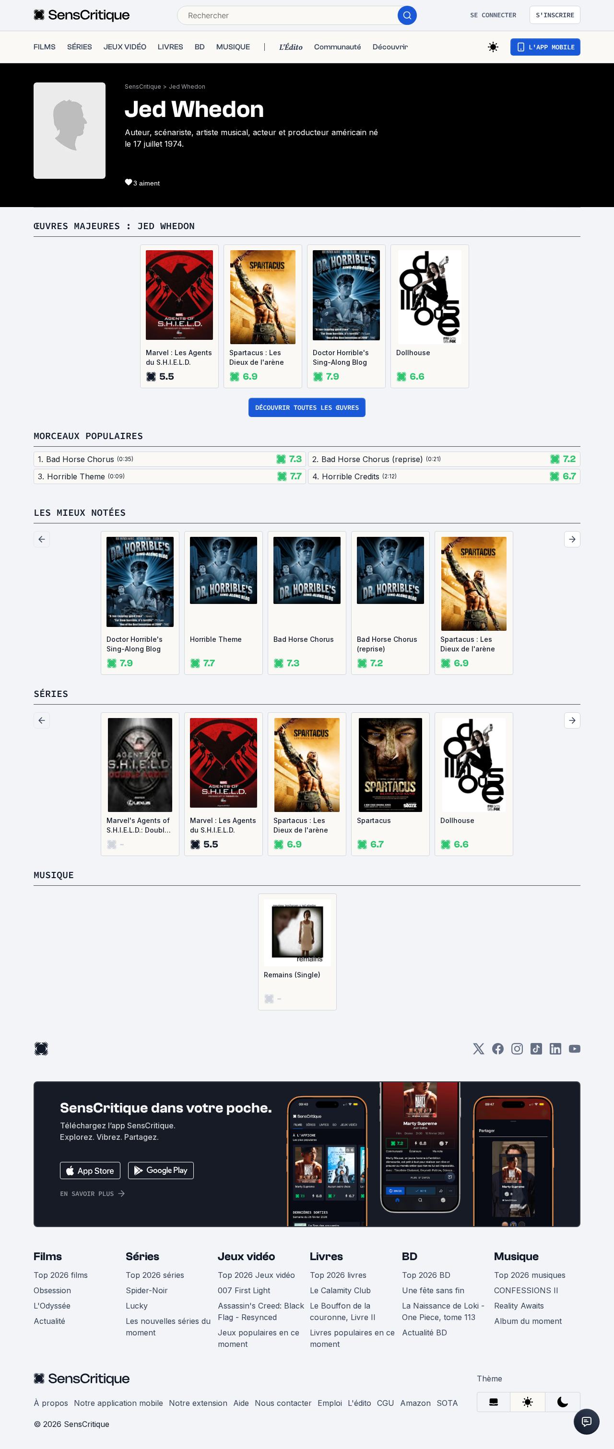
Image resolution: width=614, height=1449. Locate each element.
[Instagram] (517, 1052)
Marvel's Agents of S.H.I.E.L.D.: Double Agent (138, 825)
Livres (326, 1256)
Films (48, 1256)
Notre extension (198, 1403)
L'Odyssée (52, 1305)
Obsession (52, 1290)
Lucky (137, 1305)
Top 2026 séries (155, 1275)
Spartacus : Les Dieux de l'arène (256, 357)
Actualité (49, 1321)
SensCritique (143, 86)
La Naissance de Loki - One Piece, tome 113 (443, 1311)
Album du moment (528, 1321)
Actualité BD (424, 1332)
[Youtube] (574, 1052)
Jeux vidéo (246, 1256)
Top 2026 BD (426, 1275)
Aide (241, 1403)
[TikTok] (536, 1052)
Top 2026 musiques (530, 1275)
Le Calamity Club (340, 1290)
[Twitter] (478, 1052)
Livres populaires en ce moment (352, 1338)
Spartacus (374, 820)
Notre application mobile (118, 1403)
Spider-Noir (147, 1290)
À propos (51, 1403)
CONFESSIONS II (526, 1290)
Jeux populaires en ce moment (258, 1338)
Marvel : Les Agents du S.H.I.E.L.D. (179, 357)
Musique (516, 1256)
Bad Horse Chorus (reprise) (387, 644)
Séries (142, 1256)
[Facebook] (498, 1052)
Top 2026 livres (338, 1275)
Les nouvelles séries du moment (168, 1326)
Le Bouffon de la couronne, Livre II (343, 1311)
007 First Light (244, 1290)
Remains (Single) (292, 975)
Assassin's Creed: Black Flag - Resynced (261, 1311)
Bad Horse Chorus (303, 639)
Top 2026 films (61, 1275)
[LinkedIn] (555, 1052)
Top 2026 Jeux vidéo (256, 1275)
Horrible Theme (216, 639)
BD (409, 1256)
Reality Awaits (519, 1305)
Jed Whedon (187, 86)
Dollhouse (413, 352)
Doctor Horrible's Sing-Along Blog (341, 357)
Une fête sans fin (433, 1290)
